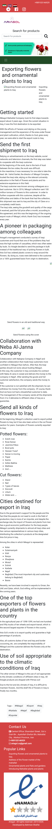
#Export (30, 705)
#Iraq (39, 705)
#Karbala (13, 710)
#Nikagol (19, 705)
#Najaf (24, 710)
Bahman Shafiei (32, 824)
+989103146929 (42, 2)
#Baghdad (35, 710)
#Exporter (13, 715)
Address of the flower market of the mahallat (24, 761)
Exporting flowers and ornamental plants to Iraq (28, 755)
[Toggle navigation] (5, 60)
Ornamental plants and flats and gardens (27, 765)
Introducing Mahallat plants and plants (26, 769)
